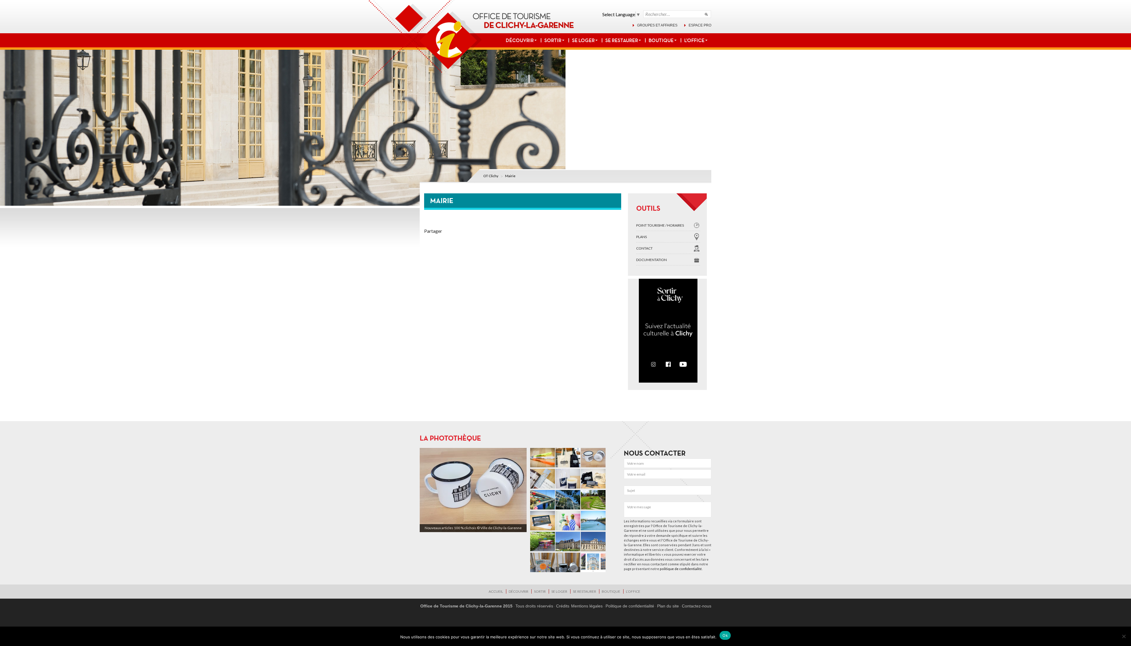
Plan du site (668, 606)
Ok (725, 635)
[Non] (1124, 636)
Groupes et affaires (657, 25)
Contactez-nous (696, 606)
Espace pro (700, 25)
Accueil (496, 591)
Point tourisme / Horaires (660, 225)
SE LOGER (583, 40)
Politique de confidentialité (630, 606)
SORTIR (552, 40)
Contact (644, 248)
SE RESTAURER (621, 40)
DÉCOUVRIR (520, 40)
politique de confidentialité (681, 569)
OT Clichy (490, 176)
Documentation (651, 260)
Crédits (562, 606)
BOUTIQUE (661, 40)
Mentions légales (587, 606)
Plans (641, 237)
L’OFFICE (694, 40)
